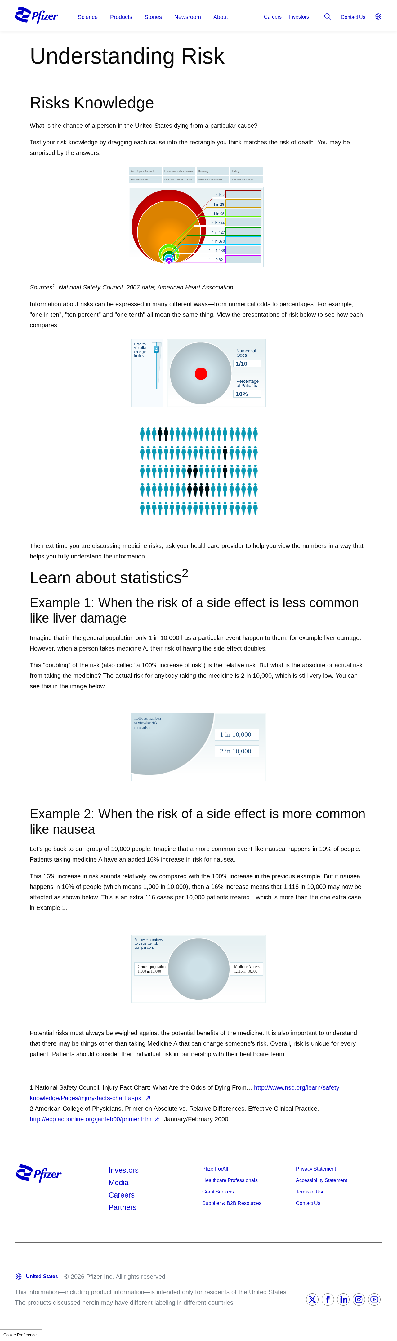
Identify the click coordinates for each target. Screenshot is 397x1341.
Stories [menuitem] (153, 17)
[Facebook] (328, 1299)
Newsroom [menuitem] (187, 17)
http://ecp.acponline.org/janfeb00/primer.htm (91, 1119)
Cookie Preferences (21, 1335)
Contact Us (353, 17)
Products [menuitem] (121, 17)
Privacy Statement (316, 1168)
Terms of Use (310, 1191)
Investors (299, 17)
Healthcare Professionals (230, 1180)
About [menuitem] (220, 17)
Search (328, 16)
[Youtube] (374, 1299)
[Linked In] (343, 1299)
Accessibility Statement (321, 1180)
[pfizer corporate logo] (36, 15)
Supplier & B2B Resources (231, 1203)
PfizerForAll (215, 1168)
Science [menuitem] (88, 17)
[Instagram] (359, 1299)
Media (118, 1182)
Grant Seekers (218, 1191)
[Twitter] (312, 1299)
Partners (122, 1207)
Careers (273, 17)
